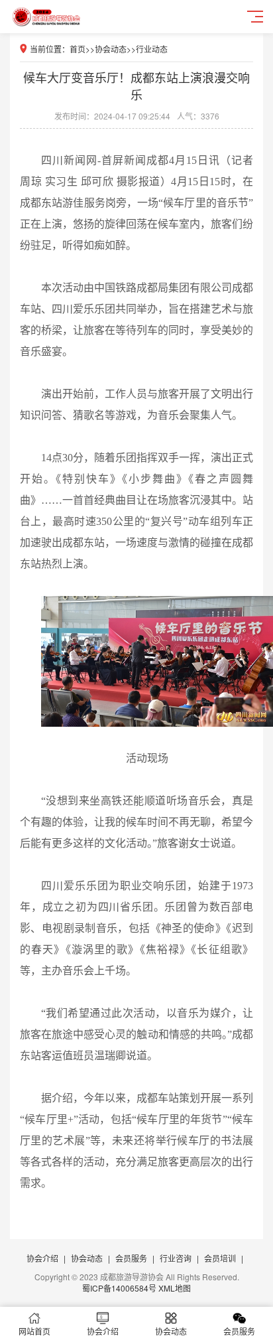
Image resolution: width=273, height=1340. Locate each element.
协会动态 (111, 48)
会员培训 (220, 1258)
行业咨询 (175, 1258)
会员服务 (131, 1258)
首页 (77, 48)
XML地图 (174, 1288)
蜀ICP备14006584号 (119, 1288)
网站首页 (34, 1331)
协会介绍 (42, 1258)
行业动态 (152, 48)
